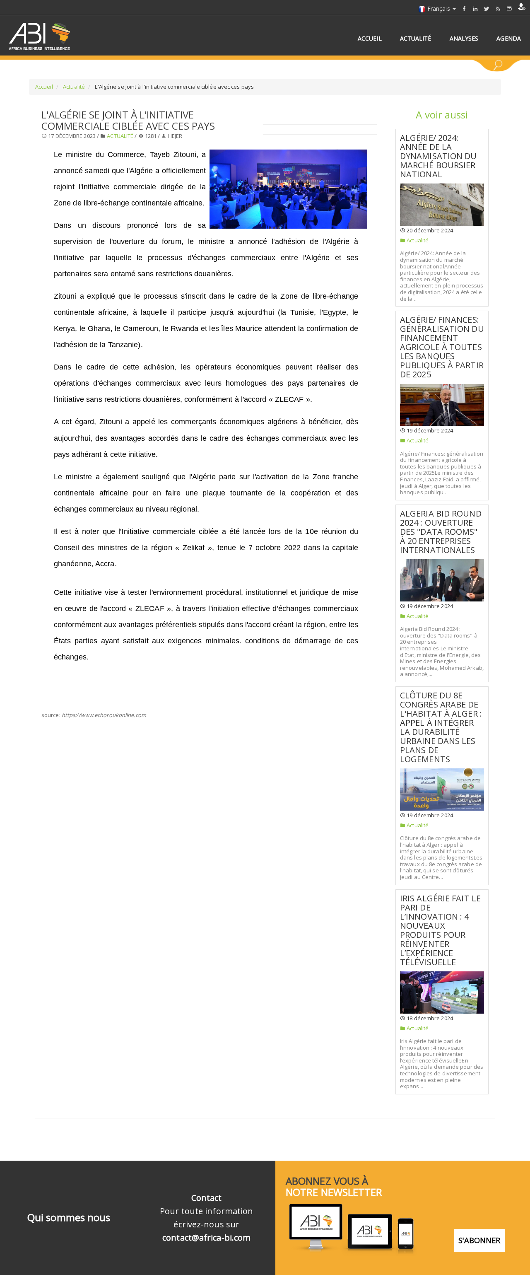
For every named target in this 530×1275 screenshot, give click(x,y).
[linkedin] (475, 8)
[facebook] (464, 8)
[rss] (498, 8)
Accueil (44, 86)
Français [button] (439, 8)
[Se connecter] (522, 6)
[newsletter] (509, 8)
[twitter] (486, 8)
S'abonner (479, 1240)
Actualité (73, 86)
